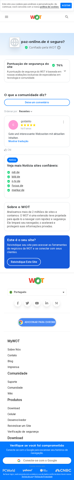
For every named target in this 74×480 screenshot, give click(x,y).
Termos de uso (27, 477)
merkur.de (18, 190)
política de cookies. (49, 7)
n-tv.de (16, 181)
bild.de (16, 176)
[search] (67, 17)
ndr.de (15, 172)
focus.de (17, 185)
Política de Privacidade (43, 477)
